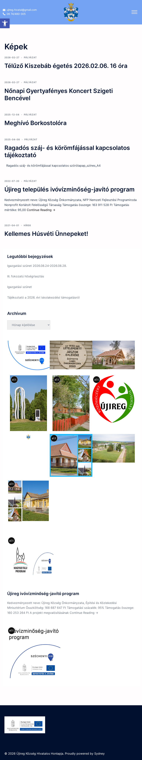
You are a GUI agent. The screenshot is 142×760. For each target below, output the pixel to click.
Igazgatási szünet (19, 287)
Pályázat (30, 57)
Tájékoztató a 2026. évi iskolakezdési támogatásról (43, 297)
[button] (5, 23)
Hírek (27, 225)
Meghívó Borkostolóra (35, 123)
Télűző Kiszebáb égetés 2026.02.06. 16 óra (65, 65)
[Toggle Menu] (134, 12)
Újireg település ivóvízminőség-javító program (69, 189)
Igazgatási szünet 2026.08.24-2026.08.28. (37, 266)
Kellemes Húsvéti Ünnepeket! (46, 233)
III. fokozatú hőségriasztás (25, 276)
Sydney (99, 753)
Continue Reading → (41, 210)
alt (14, 379)
